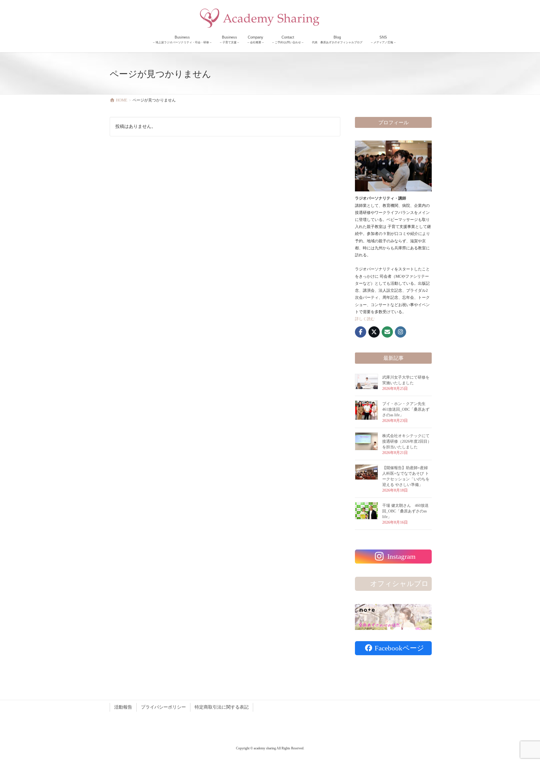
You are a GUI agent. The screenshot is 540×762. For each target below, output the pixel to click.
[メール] (387, 332)
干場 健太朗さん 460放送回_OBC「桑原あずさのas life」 (405, 511)
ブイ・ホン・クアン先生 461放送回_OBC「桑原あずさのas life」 (405, 409)
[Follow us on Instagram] (400, 332)
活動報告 (123, 707)
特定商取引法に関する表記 (222, 707)
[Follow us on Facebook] (360, 332)
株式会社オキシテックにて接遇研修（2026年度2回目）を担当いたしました (406, 441)
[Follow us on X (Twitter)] (374, 332)
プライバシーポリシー (163, 707)
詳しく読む (365, 319)
